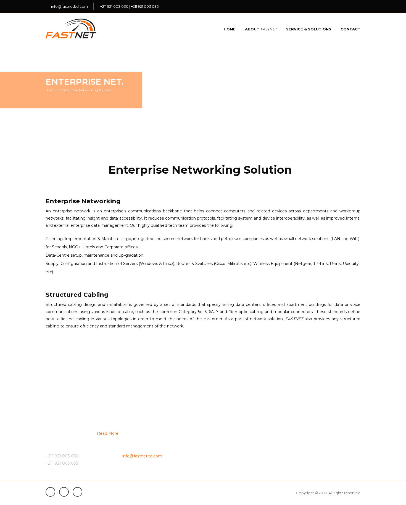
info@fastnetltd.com (69, 6)
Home (230, 29)
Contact (350, 29)
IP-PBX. (213, 448)
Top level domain (303, 428)
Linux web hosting (304, 438)
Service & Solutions (308, 29)
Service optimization (225, 458)
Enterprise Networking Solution (87, 90)
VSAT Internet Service (226, 428)
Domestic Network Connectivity (236, 438)
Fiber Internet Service (226, 419)
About (261, 29)
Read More (107, 433)
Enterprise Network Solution (313, 419)
